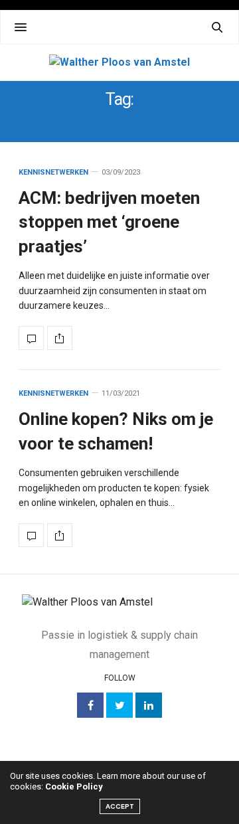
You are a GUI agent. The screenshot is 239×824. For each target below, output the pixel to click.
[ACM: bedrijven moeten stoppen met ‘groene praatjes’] (31, 338)
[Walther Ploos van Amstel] (119, 62)
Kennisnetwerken (53, 172)
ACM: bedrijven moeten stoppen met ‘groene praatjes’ (109, 222)
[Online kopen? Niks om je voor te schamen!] (31, 535)
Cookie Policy (74, 786)
